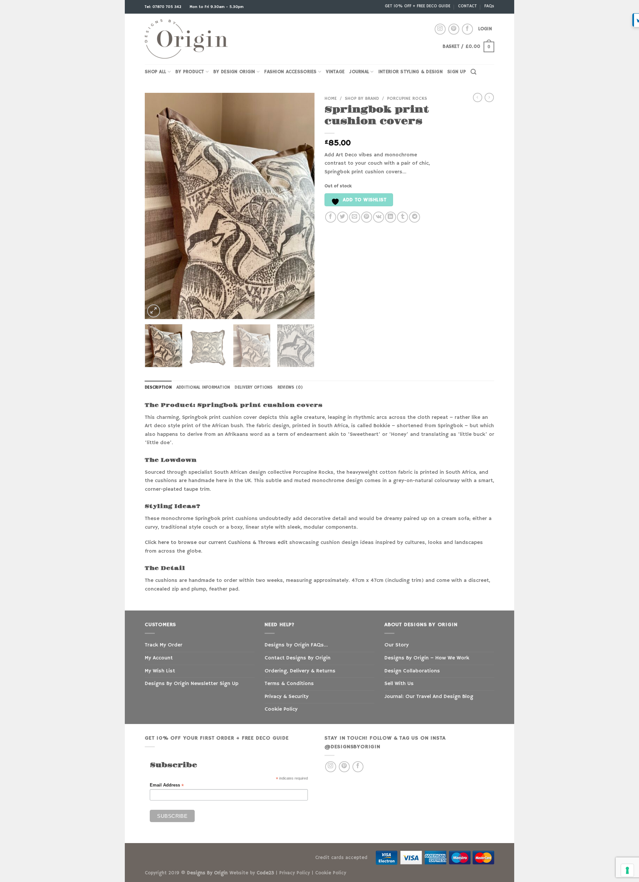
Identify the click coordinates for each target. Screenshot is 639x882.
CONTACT (467, 6)
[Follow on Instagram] (440, 29)
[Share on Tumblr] (402, 217)
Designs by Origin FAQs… (296, 645)
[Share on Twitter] (342, 217)
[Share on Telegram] (414, 217)
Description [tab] (158, 387)
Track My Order (163, 645)
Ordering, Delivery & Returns (300, 671)
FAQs (489, 6)
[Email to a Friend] (354, 217)
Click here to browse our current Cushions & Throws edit (216, 542)
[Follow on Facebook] (467, 29)
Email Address (167, 785)
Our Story (396, 645)
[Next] (303, 206)
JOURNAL (359, 72)
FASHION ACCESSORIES (290, 72)
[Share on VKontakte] (378, 217)
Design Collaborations (412, 671)
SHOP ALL (155, 72)
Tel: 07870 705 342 (164, 6)
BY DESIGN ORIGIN (234, 72)
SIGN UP (456, 72)
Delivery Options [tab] (254, 387)
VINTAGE (335, 72)
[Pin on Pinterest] (366, 217)
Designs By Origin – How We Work (426, 658)
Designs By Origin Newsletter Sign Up (191, 683)
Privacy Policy (294, 873)
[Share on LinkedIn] (390, 217)
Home (330, 98)
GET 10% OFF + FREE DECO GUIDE (417, 6)
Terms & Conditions (289, 683)
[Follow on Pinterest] (453, 29)
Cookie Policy (281, 709)
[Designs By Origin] (186, 39)
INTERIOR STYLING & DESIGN (410, 72)
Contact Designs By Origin (297, 658)
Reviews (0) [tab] (290, 387)
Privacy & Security (287, 696)
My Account (159, 658)
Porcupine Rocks (407, 98)
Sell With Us (399, 683)
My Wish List (160, 671)
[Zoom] (153, 310)
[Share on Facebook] (330, 217)
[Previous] (156, 206)
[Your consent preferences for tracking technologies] (627, 870)
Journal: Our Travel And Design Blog (428, 696)
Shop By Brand (362, 98)
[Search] (473, 72)
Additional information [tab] (203, 387)
